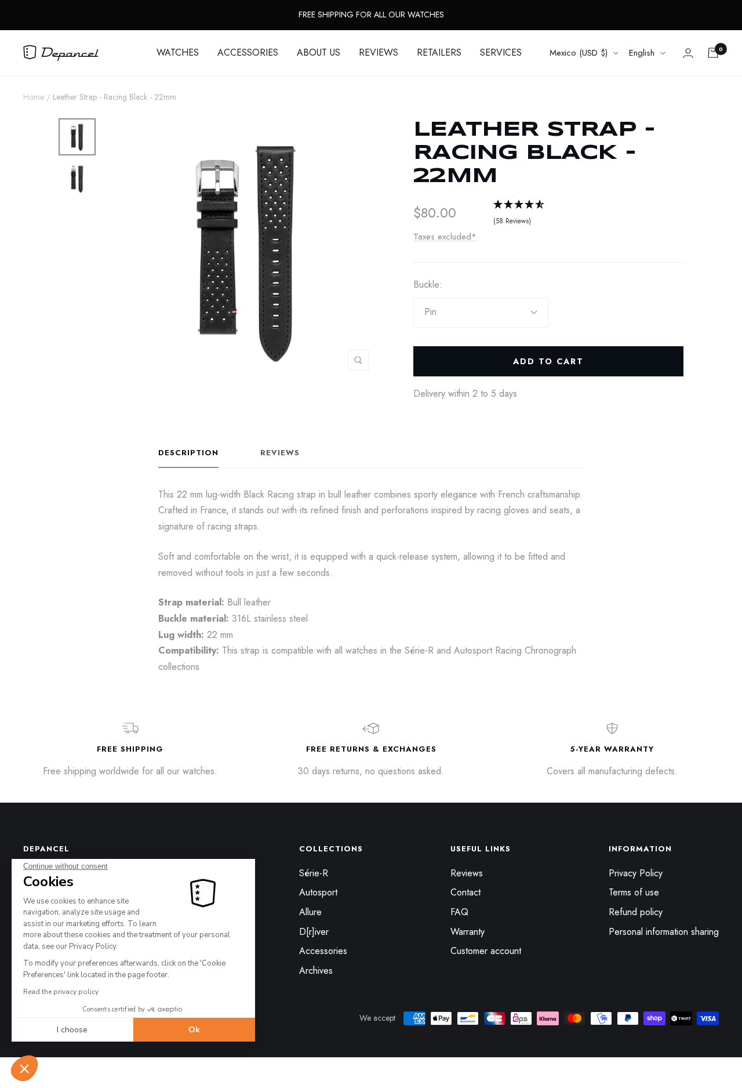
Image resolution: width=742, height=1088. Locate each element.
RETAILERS (439, 52)
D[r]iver (314, 931)
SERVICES (501, 52)
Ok (194, 1029)
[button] (24, 1068)
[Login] (688, 53)
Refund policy (636, 912)
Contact (465, 892)
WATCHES (178, 52)
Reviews (280, 453)
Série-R (313, 873)
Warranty (467, 931)
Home (33, 97)
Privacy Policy (636, 873)
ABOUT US (318, 52)
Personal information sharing (664, 931)
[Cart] (713, 53)
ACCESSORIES (247, 52)
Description (188, 453)
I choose (72, 1029)
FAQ (459, 912)
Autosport (318, 892)
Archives (316, 970)
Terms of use (634, 892)
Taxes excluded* (445, 236)
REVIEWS (378, 52)
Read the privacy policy (61, 991)
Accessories (323, 951)
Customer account (485, 951)
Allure (310, 912)
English (641, 52)
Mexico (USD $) (579, 52)
